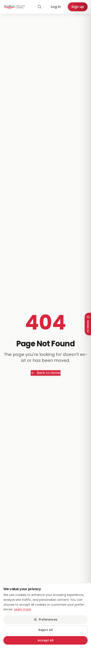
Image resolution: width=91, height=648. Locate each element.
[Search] (39, 7)
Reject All (46, 630)
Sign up (77, 6)
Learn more (22, 609)
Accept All (46, 640)
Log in (56, 6)
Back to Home (48, 372)
